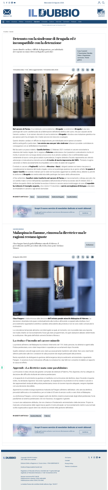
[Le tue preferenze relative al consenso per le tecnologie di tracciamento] (2, 368)
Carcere (11, 31)
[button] (99, 2)
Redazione (90, 245)
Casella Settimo (72, 197)
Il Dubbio (5, 31)
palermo (47, 416)
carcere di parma (43, 197)
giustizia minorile (35, 416)
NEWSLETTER (7, 15)
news (32, 197)
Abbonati (101, 16)
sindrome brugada (58, 197)
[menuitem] (7, 21)
